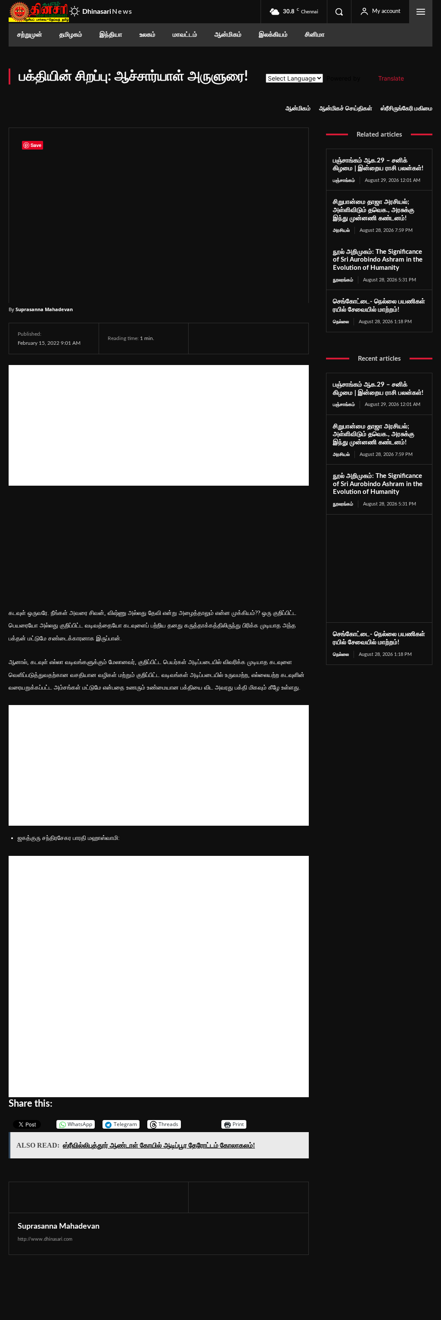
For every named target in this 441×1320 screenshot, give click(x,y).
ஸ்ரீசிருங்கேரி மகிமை (406, 109)
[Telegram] (265, 338)
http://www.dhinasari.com (45, 1239)
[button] (339, 11)
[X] (225, 338)
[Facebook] (205, 338)
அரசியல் (341, 230)
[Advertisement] (159, 425)
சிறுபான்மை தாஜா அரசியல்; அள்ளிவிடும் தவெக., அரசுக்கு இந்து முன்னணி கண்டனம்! (373, 210)
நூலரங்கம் (343, 280)
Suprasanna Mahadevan (44, 309)
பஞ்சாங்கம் (344, 180)
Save (289, 339)
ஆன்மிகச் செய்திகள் (345, 109)
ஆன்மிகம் (298, 109)
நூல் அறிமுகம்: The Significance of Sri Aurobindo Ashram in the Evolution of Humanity (377, 260)
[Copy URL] (306, 338)
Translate (391, 78)
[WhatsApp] (245, 338)
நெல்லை (341, 321)
